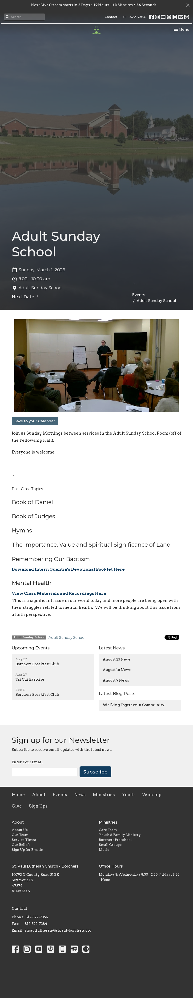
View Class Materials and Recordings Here (59, 593)
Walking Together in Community (134, 705)
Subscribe (95, 772)
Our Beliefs (21, 845)
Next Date (24, 296)
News (80, 794)
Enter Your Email (27, 762)
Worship (151, 794)
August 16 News (117, 670)
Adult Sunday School (66, 637)
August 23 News (117, 659)
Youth (128, 794)
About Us (20, 830)
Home (18, 794)
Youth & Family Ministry (120, 835)
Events (138, 295)
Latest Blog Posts (117, 693)
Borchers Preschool (115, 840)
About (38, 794)
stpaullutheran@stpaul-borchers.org (58, 930)
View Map (21, 891)
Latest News (112, 648)
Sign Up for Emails (27, 849)
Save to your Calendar (35, 421)
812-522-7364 (134, 17)
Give (17, 806)
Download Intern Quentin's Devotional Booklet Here (68, 569)
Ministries (104, 794)
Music (104, 849)
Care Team (108, 830)
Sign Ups (38, 806)
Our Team (20, 835)
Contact (111, 17)
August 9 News (116, 680)
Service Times (24, 840)
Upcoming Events (31, 648)
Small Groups (110, 845)
